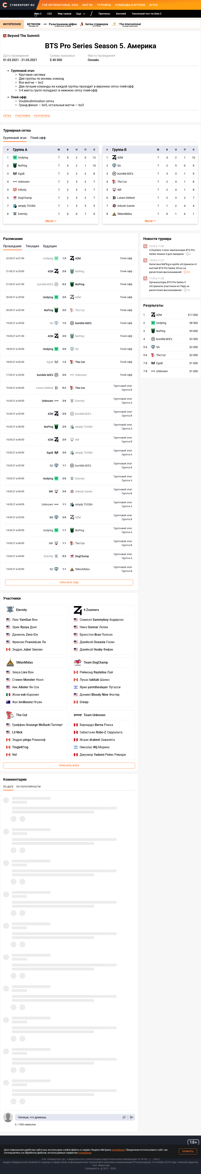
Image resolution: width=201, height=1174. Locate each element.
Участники (22, 115)
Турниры (104, 4)
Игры (153, 4)
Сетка (7, 115)
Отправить (132, 1117)
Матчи (87, 4)
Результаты (42, 115)
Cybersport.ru (92, 1168)
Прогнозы (104, 13)
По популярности (28, 786)
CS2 (49, 13)
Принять (188, 1151)
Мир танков (64, 13)
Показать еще (69, 582)
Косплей (121, 13)
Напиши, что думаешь (32, 1117)
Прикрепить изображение (124, 1117)
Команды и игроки (130, 4)
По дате (8, 786)
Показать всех (69, 765)
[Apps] (36, 15)
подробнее (118, 1149)
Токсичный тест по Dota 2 (146, 13)
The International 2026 (60, 4)
